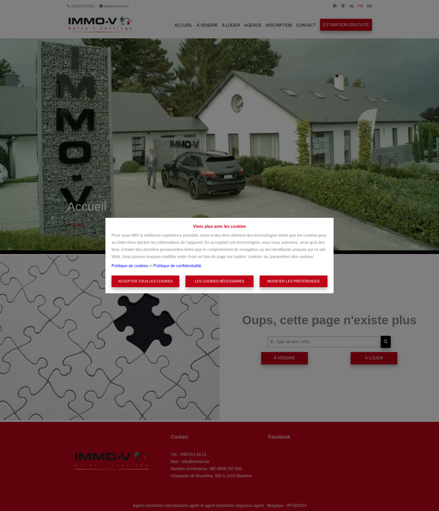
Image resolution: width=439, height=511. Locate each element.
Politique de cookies (130, 266)
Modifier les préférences (293, 281)
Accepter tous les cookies (145, 281)
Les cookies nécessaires (219, 281)
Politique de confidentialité (177, 266)
